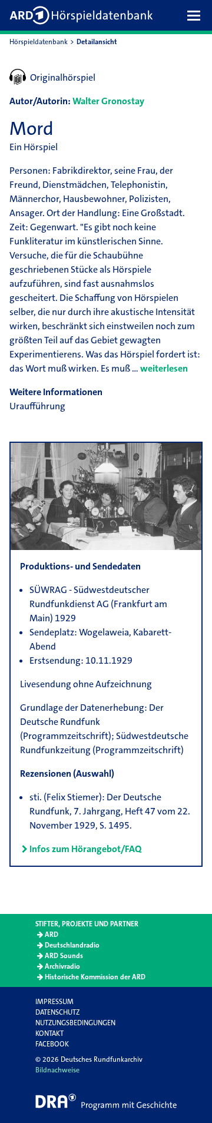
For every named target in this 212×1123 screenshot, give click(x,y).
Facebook (52, 1044)
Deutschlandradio (72, 945)
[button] (196, 15)
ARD (51, 934)
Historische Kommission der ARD (95, 977)
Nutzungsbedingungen (75, 1023)
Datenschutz (57, 1012)
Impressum (54, 1001)
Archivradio (62, 966)
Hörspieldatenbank (38, 42)
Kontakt (49, 1033)
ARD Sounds (64, 955)
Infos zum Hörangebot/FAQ (85, 849)
